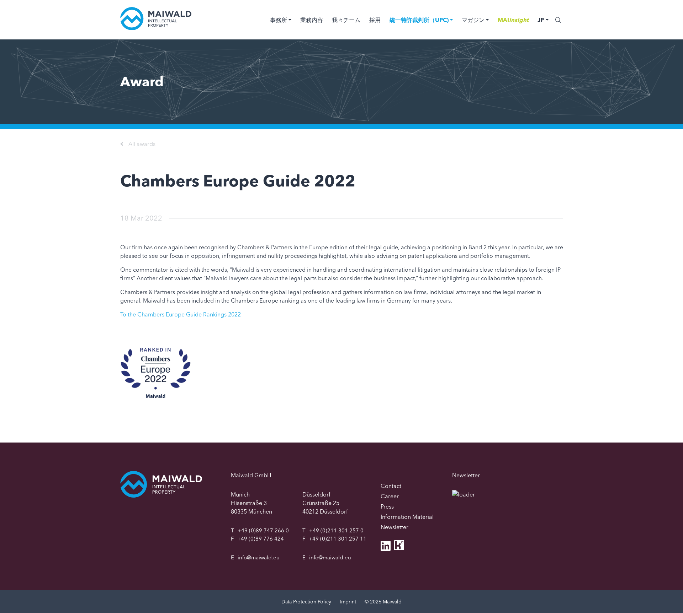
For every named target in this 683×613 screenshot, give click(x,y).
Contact (391, 485)
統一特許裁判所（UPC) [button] (419, 20)
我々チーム (346, 20)
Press (387, 506)
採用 (375, 20)
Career (390, 496)
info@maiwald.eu (259, 557)
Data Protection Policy (306, 601)
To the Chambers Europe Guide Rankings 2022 (180, 314)
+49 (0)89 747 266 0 (263, 530)
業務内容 (311, 20)
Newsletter (394, 527)
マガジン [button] (473, 20)
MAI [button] (513, 20)
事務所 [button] (278, 20)
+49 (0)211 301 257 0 (336, 530)
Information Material (407, 516)
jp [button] (541, 20)
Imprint (348, 601)
